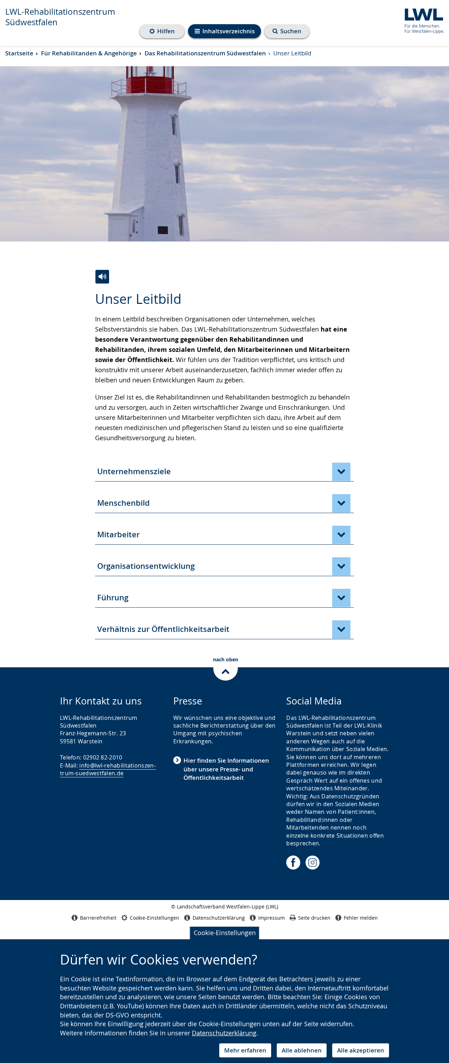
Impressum (271, 917)
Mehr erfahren (245, 1050)
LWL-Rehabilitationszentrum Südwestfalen (60, 17)
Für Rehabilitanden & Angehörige (89, 53)
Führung (112, 597)
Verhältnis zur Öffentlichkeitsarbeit (163, 629)
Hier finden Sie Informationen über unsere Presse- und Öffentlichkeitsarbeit (226, 769)
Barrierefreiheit (98, 917)
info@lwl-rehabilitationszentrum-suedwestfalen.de (108, 769)
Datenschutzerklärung (224, 1033)
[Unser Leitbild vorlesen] (102, 277)
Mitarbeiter (118, 534)
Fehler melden (361, 917)
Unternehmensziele (134, 471)
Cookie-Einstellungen (225, 932)
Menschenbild (123, 503)
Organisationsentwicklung (146, 566)
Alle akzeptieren (360, 1050)
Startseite (19, 53)
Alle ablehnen (302, 1050)
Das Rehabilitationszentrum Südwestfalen (205, 53)
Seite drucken (314, 917)
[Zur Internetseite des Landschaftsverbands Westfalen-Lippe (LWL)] (421, 20)
